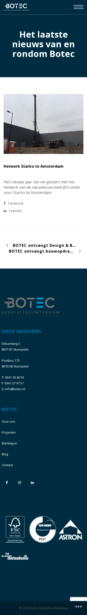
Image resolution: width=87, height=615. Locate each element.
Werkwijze (9, 443)
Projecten (9, 432)
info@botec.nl (15, 389)
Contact (7, 465)
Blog (5, 454)
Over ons (8, 421)
